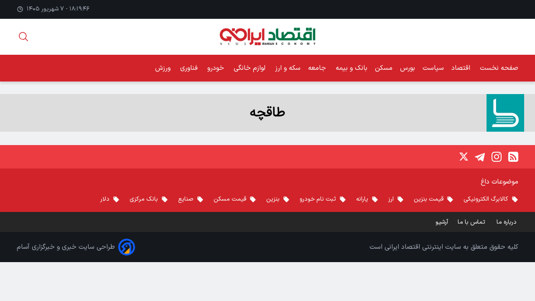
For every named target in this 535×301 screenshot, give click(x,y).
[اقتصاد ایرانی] (267, 36)
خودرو (216, 68)
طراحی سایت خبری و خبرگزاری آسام (66, 247)
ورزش (164, 68)
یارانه (362, 199)
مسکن (383, 68)
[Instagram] (497, 157)
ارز (391, 199)
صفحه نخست (499, 68)
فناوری (190, 68)
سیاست (433, 68)
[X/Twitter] (463, 157)
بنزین (273, 199)
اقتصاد (461, 68)
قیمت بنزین (428, 199)
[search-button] (23, 36)
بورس (407, 68)
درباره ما (507, 222)
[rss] (513, 157)
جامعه (318, 68)
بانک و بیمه (351, 68)
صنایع (186, 199)
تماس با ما (472, 222)
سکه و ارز (288, 68)
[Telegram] (480, 157)
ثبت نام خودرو (318, 199)
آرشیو (442, 222)
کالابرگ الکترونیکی (486, 199)
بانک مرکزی (144, 199)
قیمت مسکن (230, 199)
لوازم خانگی (251, 68)
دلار (105, 199)
